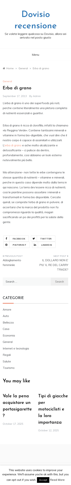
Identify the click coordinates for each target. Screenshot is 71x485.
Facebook (19, 238)
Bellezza (8, 322)
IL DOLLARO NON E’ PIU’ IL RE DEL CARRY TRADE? (53, 264)
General (7, 81)
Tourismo (9, 368)
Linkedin (46, 245)
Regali (7, 355)
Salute (7, 361)
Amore (7, 309)
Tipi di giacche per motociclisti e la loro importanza (53, 409)
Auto (6, 316)
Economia (9, 335)
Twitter (46, 238)
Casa (6, 329)
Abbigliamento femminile (12, 262)
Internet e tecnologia (16, 348)
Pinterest (19, 245)
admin (37, 96)
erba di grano (13, 145)
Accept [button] (43, 479)
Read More (57, 480)
